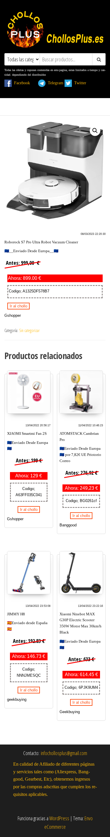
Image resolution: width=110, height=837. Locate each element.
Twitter (82, 82)
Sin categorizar (29, 330)
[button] (95, 130)
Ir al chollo (18, 306)
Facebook (24, 82)
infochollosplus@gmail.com (64, 753)
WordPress (59, 818)
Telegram (54, 82)
